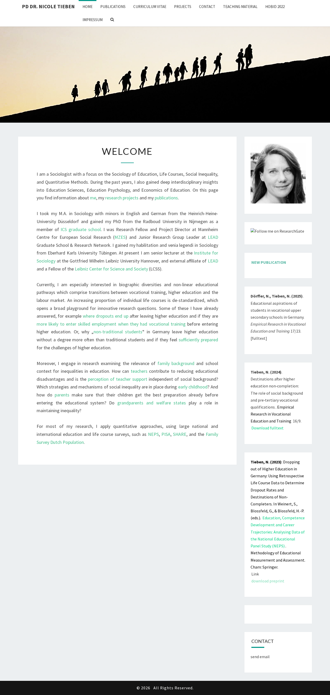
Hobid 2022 (275, 6)
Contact (207, 6)
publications (166, 198)
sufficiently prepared (198, 340)
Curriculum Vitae (149, 6)
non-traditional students (118, 332)
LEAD (213, 237)
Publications (113, 6)
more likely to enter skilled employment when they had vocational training (111, 324)
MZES (120, 237)
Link (255, 574)
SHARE (179, 434)
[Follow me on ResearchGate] (277, 232)
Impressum (92, 19)
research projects (121, 198)
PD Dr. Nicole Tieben (48, 6)
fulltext (259, 338)
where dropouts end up (105, 316)
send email (260, 656)
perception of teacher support (117, 379)
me (93, 198)
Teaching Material (240, 6)
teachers (139, 371)
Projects (182, 6)
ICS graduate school (81, 229)
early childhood (193, 387)
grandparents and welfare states (151, 403)
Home (87, 6)
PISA (165, 434)
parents (63, 395)
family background (176, 363)
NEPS (153, 434)
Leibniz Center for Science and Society (111, 269)
